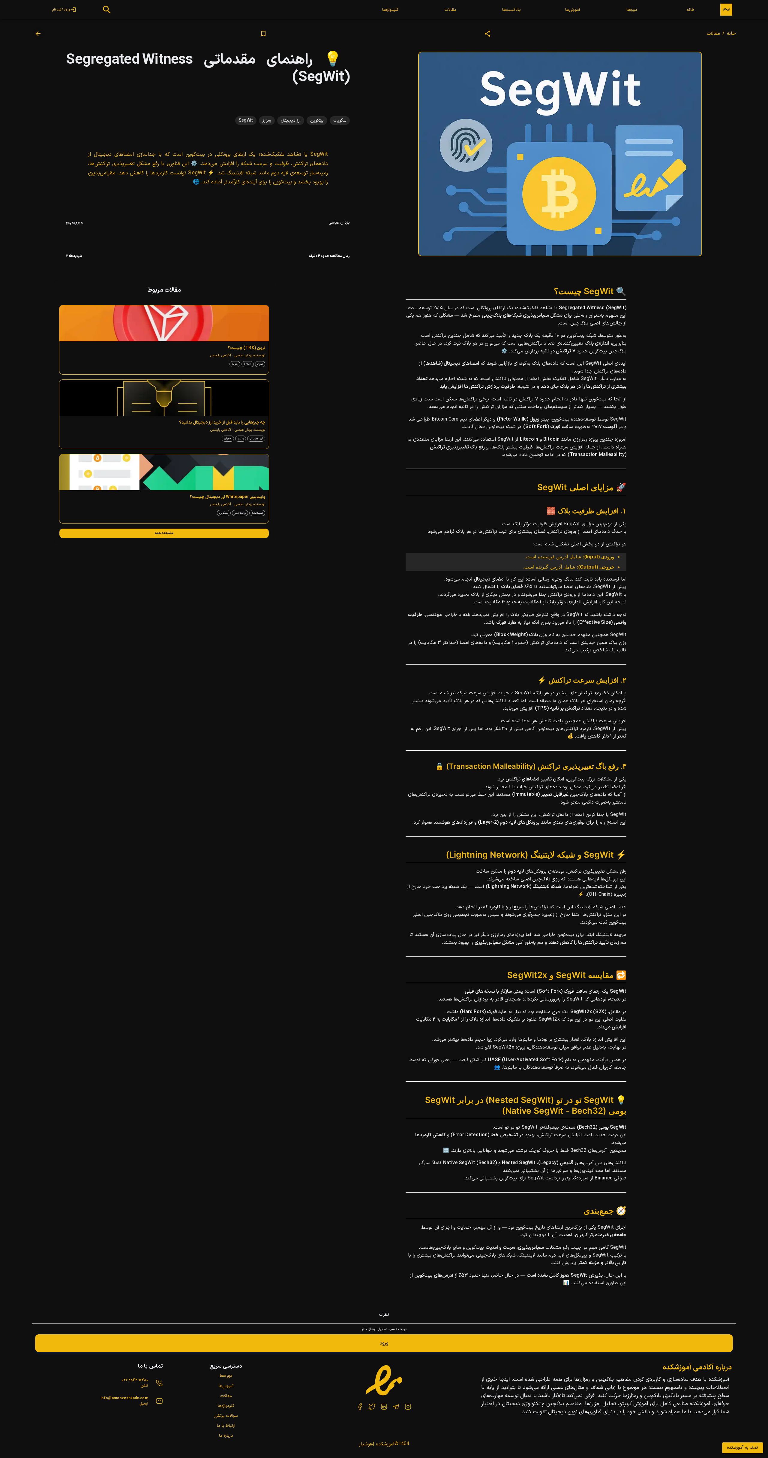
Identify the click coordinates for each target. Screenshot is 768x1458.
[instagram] (408, 1407)
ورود (384, 1343)
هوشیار (366, 1444)
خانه (731, 33)
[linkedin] (384, 1407)
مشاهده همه (164, 533)
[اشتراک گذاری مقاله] (487, 34)
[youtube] (360, 1407)
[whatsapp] (372, 1407)
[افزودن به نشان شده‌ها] (263, 34)
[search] (106, 9)
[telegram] (396, 1407)
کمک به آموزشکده (742, 1447)
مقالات (713, 33)
